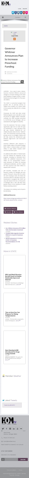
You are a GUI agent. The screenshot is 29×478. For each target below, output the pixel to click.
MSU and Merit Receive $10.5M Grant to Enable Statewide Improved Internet (13, 277)
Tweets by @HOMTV (9, 405)
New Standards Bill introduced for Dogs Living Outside (12, 351)
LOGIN (19, 8)
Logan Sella (14, 35)
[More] (17, 284)
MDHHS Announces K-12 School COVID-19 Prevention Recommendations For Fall (14, 240)
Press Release (19, 212)
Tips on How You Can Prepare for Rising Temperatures (12, 314)
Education (9, 212)
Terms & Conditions (11, 470)
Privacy (20, 470)
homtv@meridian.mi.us (10, 441)
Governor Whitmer (11, 208)
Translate (17, 17)
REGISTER (25, 8)
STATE (5, 26)
